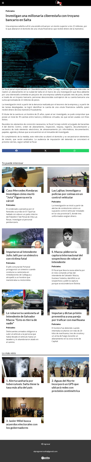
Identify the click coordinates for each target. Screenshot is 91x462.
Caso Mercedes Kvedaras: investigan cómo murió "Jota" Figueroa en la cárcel (22, 195)
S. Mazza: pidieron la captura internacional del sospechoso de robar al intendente (67, 257)
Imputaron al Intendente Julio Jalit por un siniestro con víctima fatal (22, 255)
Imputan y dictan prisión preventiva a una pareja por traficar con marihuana (68, 316)
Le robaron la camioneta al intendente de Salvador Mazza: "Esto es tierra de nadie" (22, 318)
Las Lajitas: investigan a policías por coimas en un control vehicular (67, 194)
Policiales (10, 11)
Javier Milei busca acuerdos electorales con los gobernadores (21, 424)
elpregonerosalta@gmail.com (45, 451)
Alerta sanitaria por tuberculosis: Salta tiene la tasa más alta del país (22, 384)
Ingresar (46, 444)
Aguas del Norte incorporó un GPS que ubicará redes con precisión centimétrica (66, 386)
